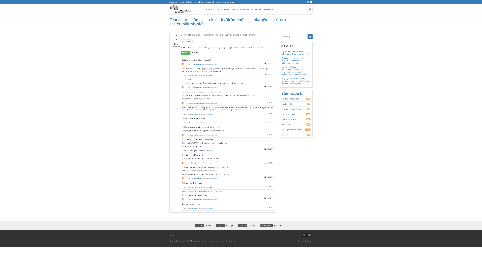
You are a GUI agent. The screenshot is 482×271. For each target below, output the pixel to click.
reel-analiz (186, 41)
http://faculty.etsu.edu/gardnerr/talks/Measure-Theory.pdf (202, 192)
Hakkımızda (268, 9)
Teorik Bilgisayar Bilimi (291, 109)
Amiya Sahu (200, 241)
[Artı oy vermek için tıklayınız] (172, 36)
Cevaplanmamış (231, 9)
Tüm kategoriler (293, 93)
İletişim (172, 235)
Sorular (219, 9)
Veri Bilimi (286, 124)
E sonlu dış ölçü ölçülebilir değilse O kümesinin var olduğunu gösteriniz (293, 60)
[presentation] (186, 80)
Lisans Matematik (198, 48)
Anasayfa (210, 9)
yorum (196, 53)
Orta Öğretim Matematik (292, 129)
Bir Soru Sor (256, 9)
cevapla (269, 63)
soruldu (242, 48)
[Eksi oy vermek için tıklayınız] (172, 39)
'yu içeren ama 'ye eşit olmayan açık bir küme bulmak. (295, 52)
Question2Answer (229, 241)
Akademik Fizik (288, 104)
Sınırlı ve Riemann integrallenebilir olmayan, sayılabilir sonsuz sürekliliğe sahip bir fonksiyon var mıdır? (294, 71)
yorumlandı (213, 64)
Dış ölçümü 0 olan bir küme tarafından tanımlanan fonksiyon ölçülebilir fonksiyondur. (296, 81)
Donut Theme (176, 241)
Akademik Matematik (290, 99)
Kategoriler (244, 9)
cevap (186, 53)
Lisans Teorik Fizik (289, 119)
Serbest (285, 135)
